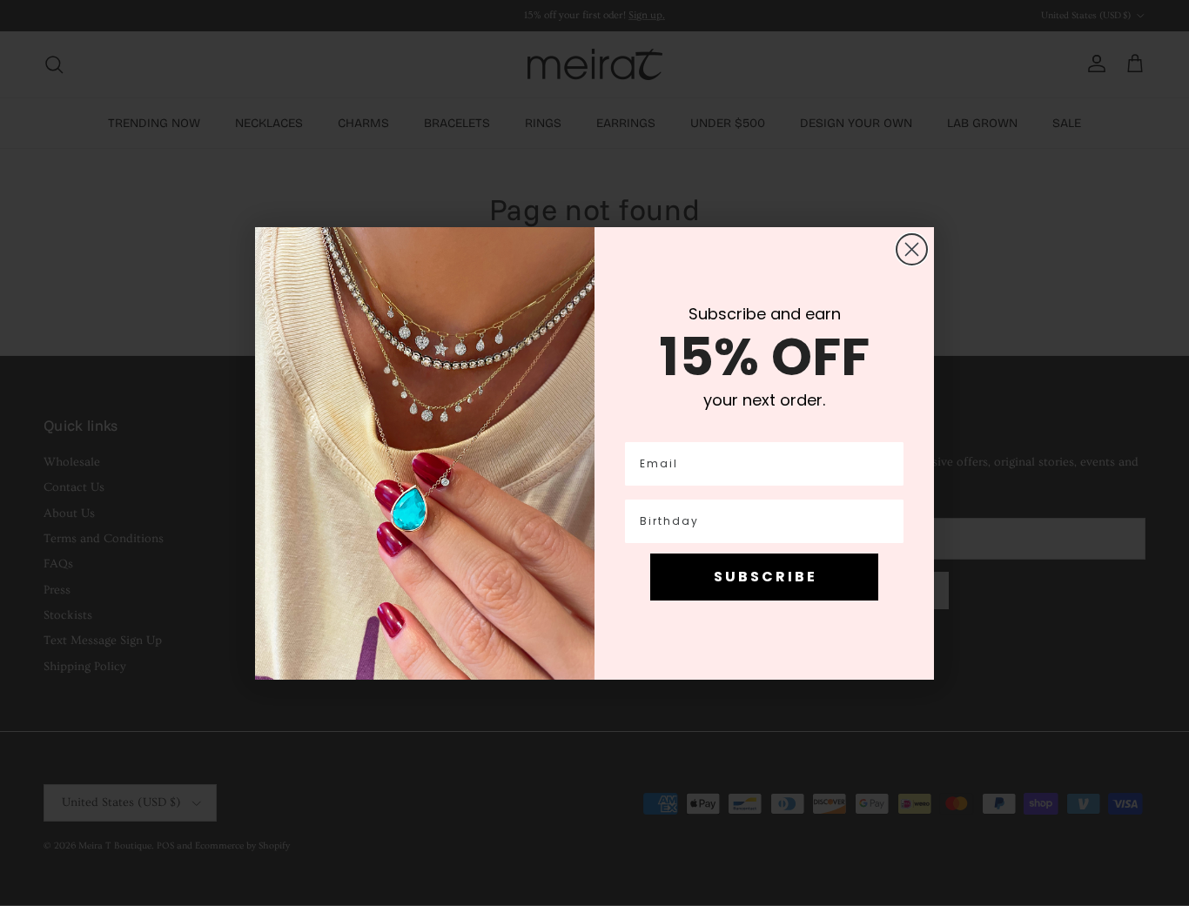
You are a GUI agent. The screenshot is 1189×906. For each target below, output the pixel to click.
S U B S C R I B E (764, 577)
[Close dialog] (912, 249)
